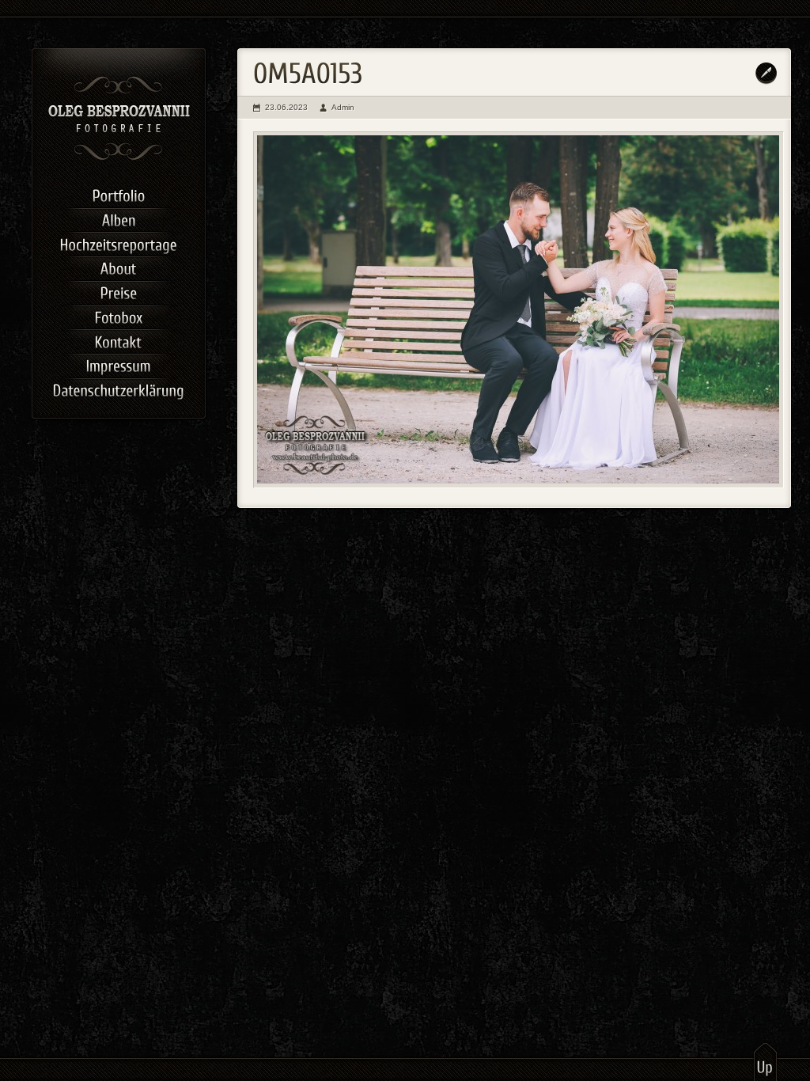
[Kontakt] (118, 340)
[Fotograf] (119, 158)
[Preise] (118, 291)
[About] (118, 267)
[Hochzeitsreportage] (118, 242)
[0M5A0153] (518, 309)
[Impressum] (118, 364)
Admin (342, 107)
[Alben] (118, 219)
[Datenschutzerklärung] (118, 389)
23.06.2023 (286, 107)
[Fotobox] (118, 316)
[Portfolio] (118, 194)
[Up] (765, 1061)
